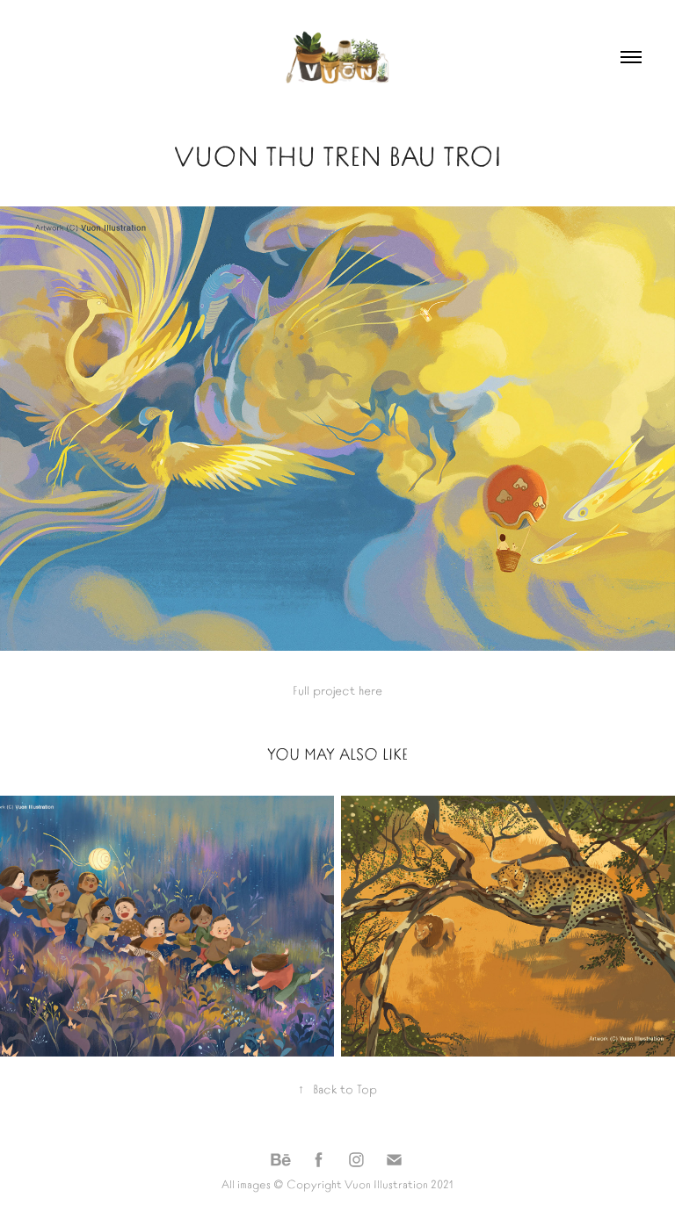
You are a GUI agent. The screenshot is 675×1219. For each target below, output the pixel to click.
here (370, 689)
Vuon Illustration (386, 1183)
